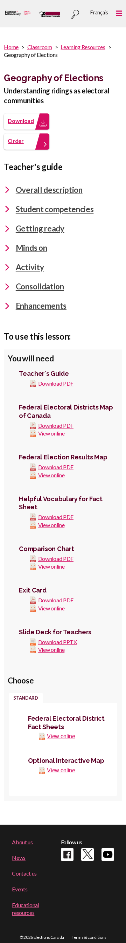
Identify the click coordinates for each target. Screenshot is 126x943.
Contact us (24, 873)
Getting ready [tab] (40, 228)
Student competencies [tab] (55, 209)
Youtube (108, 854)
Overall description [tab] (49, 190)
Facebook (67, 854)
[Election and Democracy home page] (18, 13)
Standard (25, 698)
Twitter (87, 854)
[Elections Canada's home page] (49, 13)
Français (99, 12)
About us (22, 842)
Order (15, 140)
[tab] (26, 698)
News (19, 857)
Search (75, 14)
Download (21, 120)
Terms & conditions (89, 937)
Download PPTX (57, 642)
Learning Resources (83, 47)
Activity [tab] (30, 267)
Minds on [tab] (31, 248)
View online (51, 433)
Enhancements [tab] (41, 305)
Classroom (39, 47)
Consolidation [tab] (40, 286)
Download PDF (56, 383)
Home (11, 47)
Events (19, 889)
